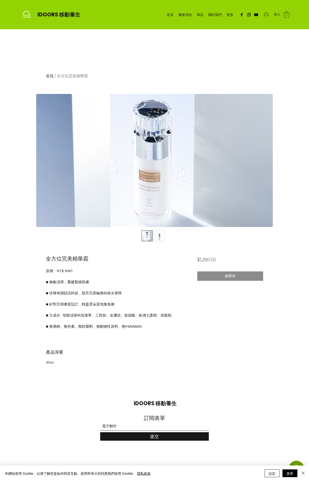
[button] (286, 14)
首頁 (50, 76)
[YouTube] (256, 14)
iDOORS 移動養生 (58, 14)
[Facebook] (241, 14)
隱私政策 (144, 473)
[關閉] (303, 473)
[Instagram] (248, 14)
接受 (290, 473)
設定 (272, 473)
